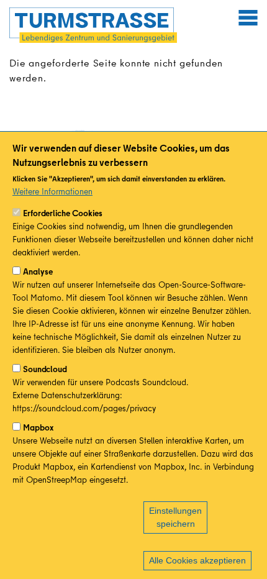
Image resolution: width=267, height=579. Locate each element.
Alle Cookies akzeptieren (197, 560)
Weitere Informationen (52, 191)
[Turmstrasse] (93, 25)
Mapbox (38, 427)
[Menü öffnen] (248, 17)
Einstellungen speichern (175, 517)
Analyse (38, 271)
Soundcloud (45, 369)
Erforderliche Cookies (62, 213)
